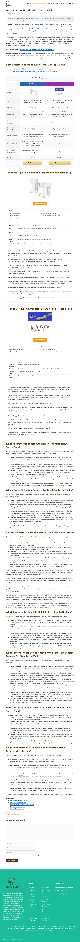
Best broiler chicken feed (17, 809)
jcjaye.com (6, 926)
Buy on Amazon (34, 162)
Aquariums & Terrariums (68, 3)
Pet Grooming (46, 915)
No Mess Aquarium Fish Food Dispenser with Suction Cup (37, 29)
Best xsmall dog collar (61, 894)
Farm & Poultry (46, 896)
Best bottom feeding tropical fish (19, 800)
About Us (33, 890)
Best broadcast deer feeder (17, 807)
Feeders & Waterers (39, 3)
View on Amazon (40, 203)
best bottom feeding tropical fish (15, 816)
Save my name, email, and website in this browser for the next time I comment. (30, 856)
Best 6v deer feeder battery (62, 890)
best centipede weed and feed (15, 814)
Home (29, 3)
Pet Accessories (53, 3)
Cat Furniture (45, 887)
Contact (33, 909)
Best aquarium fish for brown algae (64, 887)
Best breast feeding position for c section (22, 804)
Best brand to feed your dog (18, 802)
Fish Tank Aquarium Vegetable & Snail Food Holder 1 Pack (27, 71)
